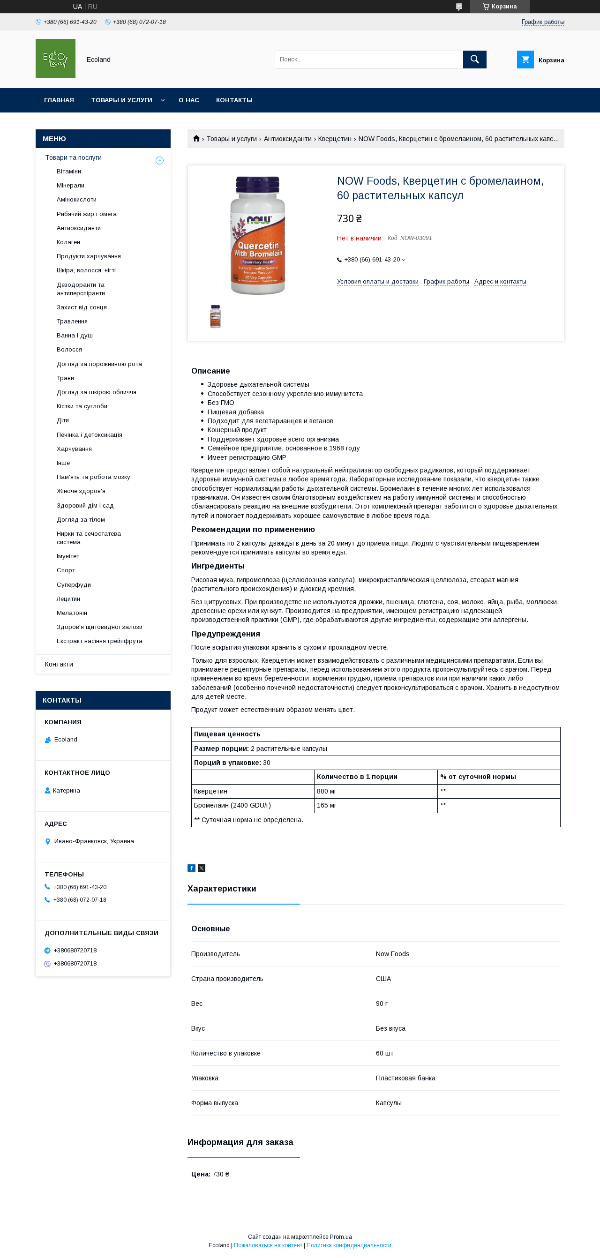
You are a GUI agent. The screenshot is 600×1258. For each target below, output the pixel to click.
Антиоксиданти (288, 138)
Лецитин (68, 598)
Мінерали (70, 185)
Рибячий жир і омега (87, 213)
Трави (65, 378)
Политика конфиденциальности (349, 1245)
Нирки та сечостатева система (89, 538)
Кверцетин (335, 138)
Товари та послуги (73, 157)
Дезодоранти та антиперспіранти (81, 289)
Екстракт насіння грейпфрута (99, 640)
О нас (189, 100)
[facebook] (191, 869)
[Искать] (475, 59)
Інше (63, 462)
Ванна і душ (75, 335)
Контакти (59, 664)
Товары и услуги (121, 100)
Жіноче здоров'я (81, 490)
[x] (201, 869)
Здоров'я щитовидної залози (99, 626)
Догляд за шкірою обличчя (96, 392)
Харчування (74, 448)
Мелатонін (72, 612)
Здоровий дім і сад (85, 505)
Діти (63, 420)
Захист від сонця (82, 307)
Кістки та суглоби (82, 406)
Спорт (66, 570)
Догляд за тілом (81, 519)
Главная (59, 100)
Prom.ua (341, 1237)
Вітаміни (69, 171)
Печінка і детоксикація (89, 434)
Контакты (234, 100)
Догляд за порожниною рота (99, 363)
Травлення (72, 321)
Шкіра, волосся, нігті (86, 270)
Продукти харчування (89, 256)
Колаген (68, 242)
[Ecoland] (55, 76)
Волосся (69, 349)
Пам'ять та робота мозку (93, 476)
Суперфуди (74, 584)
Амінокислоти (77, 199)
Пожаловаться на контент (268, 1245)
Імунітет (68, 556)
